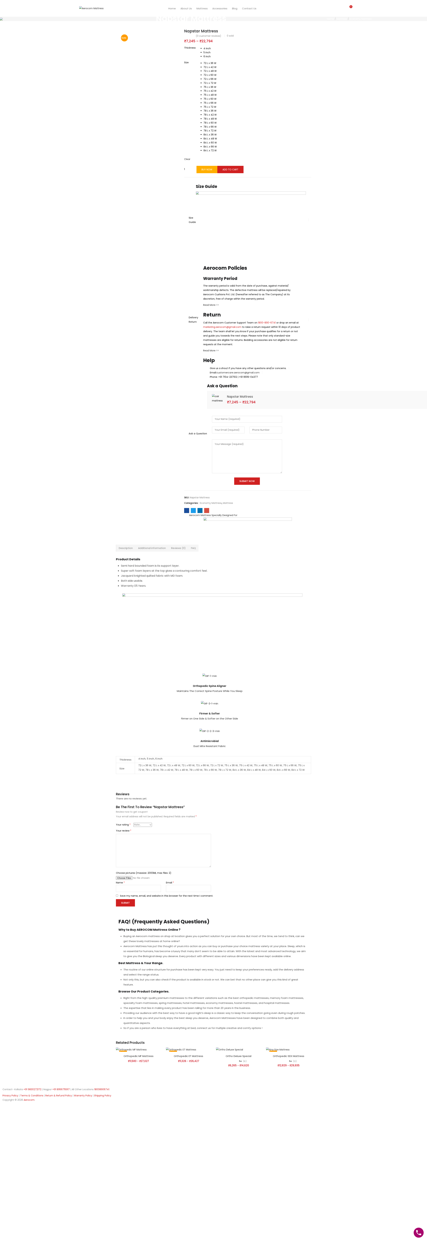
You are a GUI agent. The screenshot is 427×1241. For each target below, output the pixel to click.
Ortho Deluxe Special (238, 1056)
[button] (350, 8)
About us (186, 8)
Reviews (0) (178, 548)
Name (120, 882)
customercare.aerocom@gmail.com (238, 372)
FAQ (193, 548)
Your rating (123, 824)
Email (170, 882)
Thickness (190, 48)
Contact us (249, 8)
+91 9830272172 (32, 1089)
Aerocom (29, 1100)
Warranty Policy (83, 1095)
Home (172, 8)
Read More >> (211, 305)
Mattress (202, 8)
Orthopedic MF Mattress (138, 1056)
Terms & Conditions (32, 1095)
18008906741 (101, 1089)
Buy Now (206, 169)
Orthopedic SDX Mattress (288, 1056)
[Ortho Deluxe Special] (229, 1049)
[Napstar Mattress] (186, 510)
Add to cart (230, 169)
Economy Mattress (361, 19)
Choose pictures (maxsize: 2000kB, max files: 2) (143, 873)
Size (186, 62)
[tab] (125, 548)
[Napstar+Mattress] (193, 510)
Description (126, 548)
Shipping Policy (102, 1095)
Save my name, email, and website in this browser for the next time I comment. (166, 895)
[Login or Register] (343, 8)
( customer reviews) (208, 36)
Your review (123, 830)
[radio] (207, 49)
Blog (234, 8)
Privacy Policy (11, 1095)
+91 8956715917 (61, 1089)
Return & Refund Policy (59, 1095)
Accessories (219, 8)
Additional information (152, 548)
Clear (187, 159)
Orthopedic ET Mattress (188, 1056)
